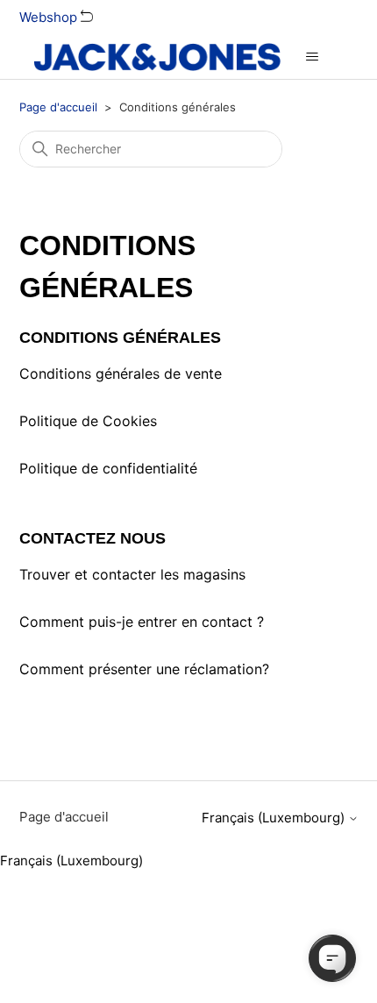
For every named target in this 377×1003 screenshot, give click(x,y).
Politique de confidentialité (108, 468)
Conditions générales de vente (120, 373)
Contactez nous (92, 538)
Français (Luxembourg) (275, 817)
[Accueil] (157, 57)
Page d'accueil (58, 107)
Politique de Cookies (88, 421)
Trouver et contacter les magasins (132, 574)
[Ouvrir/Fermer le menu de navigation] (312, 57)
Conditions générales (120, 337)
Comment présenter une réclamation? (144, 669)
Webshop (50, 17)
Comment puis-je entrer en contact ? (141, 621)
